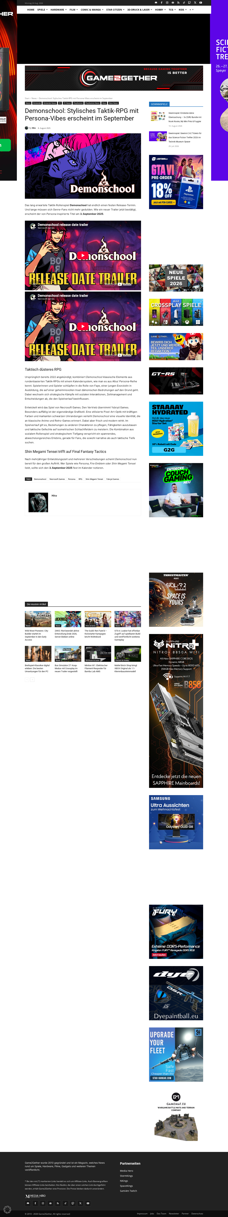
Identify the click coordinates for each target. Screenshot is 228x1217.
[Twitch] (189, 3)
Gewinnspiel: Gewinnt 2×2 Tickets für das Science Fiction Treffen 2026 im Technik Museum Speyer (185, 137)
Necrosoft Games (57, 479)
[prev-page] (27, 680)
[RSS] (178, 3)
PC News (67, 103)
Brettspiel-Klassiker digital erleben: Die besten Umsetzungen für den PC (37, 668)
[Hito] (27, 128)
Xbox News (113, 103)
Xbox (104, 103)
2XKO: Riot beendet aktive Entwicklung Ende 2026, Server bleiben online (67, 633)
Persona (71, 479)
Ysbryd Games (112, 479)
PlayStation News (92, 103)
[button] (7, 1209)
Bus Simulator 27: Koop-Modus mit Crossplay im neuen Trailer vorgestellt (66, 668)
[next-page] (32, 680)
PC (60, 103)
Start (27, 98)
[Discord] (156, 3)
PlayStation (78, 103)
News (34, 98)
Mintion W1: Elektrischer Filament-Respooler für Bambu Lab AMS (96, 668)
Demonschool (40, 479)
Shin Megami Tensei (94, 479)
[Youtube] (200, 3)
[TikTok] (184, 3)
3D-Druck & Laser (92, 660)
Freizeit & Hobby (122, 660)
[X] (195, 3)
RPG (80, 479)
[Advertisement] (114, 38)
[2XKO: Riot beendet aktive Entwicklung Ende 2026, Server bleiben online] (68, 619)
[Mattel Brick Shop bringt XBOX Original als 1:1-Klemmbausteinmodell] (128, 654)
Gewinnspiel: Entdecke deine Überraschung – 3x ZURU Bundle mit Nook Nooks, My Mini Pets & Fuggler (185, 117)
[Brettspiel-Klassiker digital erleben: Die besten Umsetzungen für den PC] (38, 654)
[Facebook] (161, 3)
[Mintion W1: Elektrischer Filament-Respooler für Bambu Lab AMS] (98, 654)
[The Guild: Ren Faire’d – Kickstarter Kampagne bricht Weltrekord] (98, 619)
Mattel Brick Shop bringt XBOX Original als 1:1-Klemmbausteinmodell (126, 668)
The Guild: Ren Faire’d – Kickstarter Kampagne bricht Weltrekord (96, 633)
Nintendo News (50, 103)
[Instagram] (167, 3)
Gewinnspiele (159, 104)
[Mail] (172, 3)
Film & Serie (90, 625)
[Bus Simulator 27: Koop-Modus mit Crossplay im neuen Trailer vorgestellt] (68, 654)
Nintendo (37, 103)
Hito (34, 128)
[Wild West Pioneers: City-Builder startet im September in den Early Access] (38, 619)
